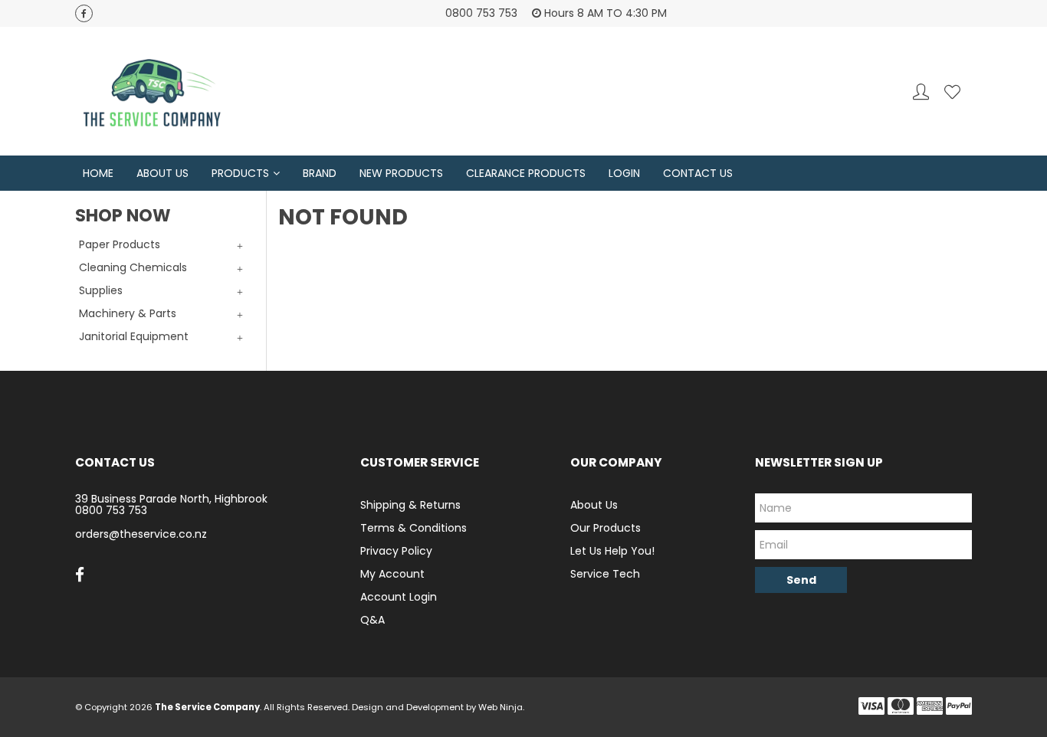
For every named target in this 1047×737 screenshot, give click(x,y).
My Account (392, 573)
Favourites (952, 92)
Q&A (372, 619)
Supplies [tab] (101, 290)
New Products (401, 173)
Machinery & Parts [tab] (127, 313)
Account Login (398, 596)
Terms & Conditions (413, 528)
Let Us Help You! (612, 550)
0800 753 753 (111, 510)
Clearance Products (526, 173)
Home (98, 173)
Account (921, 92)
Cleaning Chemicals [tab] (133, 267)
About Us (162, 173)
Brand (319, 173)
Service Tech (605, 573)
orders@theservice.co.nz (141, 534)
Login (624, 173)
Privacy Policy (396, 550)
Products (240, 173)
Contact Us (698, 173)
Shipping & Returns (410, 505)
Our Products (605, 528)
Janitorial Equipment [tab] (134, 336)
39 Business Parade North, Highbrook (171, 498)
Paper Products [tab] (119, 244)
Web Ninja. (501, 707)
